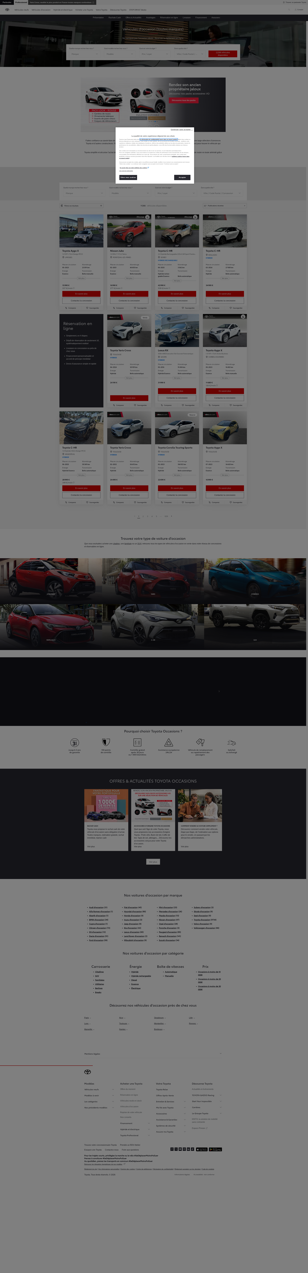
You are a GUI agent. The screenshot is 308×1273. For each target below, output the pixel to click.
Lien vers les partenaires (126, 170)
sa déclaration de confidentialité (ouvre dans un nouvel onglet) (158, 139)
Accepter (182, 177)
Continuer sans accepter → (182, 129)
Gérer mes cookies (128, 177)
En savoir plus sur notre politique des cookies (133, 167)
